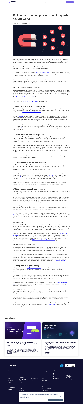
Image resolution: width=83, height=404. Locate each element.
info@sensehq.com (69, 379)
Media (32, 382)
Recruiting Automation (12, 373)
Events (32, 380)
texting (15, 215)
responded (19, 177)
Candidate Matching (12, 387)
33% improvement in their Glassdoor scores (43, 240)
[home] (13, 2)
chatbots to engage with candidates (24, 96)
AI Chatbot (10, 385)
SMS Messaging (11, 382)
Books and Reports (34, 378)
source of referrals (60, 260)
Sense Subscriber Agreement (45, 386)
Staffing (21, 388)
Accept (51, 399)
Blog (31, 376)
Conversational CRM (12, 376)
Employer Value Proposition (34, 268)
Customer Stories (34, 373)
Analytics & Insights (11, 396)
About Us (43, 373)
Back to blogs (17, 10)
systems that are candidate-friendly (31, 112)
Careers (43, 378)
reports (21, 116)
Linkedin (56, 376)
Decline (59, 399)
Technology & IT (22, 390)
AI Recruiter (10, 378)
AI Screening (10, 389)
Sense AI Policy (45, 390)
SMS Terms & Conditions (46, 388)
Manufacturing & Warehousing (22, 386)
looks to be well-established (42, 72)
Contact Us (44, 376)
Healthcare (21, 377)
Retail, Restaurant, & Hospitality (23, 380)
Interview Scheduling (12, 391)
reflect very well (40, 156)
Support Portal (33, 385)
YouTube (57, 378)
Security (43, 382)
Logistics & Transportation (24, 382)
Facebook (57, 373)
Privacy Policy (44, 380)
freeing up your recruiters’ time (29, 128)
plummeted (52, 175)
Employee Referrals (11, 393)
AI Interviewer (10, 380)
